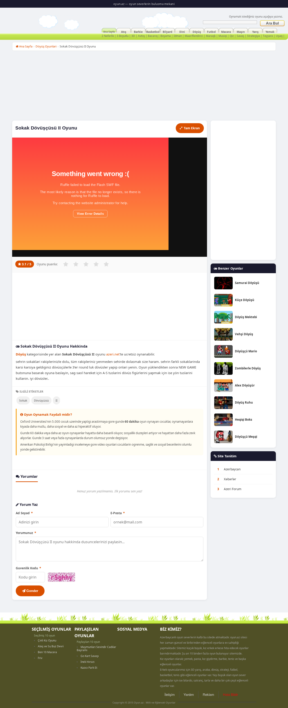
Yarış (255, 31)
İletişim (169, 694)
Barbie (138, 31)
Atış (123, 31)
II (56, 400)
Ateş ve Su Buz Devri (51, 646)
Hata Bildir (230, 694)
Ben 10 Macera (47, 652)
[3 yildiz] (86, 264)
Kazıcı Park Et (89, 668)
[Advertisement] (144, 86)
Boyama (165, 36)
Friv (40, 658)
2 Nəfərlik (108, 36)
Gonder (31, 591)
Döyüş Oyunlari (46, 46)
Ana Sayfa (109, 31)
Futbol (211, 31)
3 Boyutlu (122, 36)
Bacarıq (153, 36)
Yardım (189, 694)
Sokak (23, 400)
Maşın (241, 31)
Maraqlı (211, 36)
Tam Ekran (192, 128)
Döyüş (197, 31)
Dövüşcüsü (41, 400)
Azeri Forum (232, 489)
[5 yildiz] (106, 264)
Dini (182, 31)
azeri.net (112, 354)
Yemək (270, 31)
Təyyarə (268, 36)
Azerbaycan (232, 469)
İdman (178, 36)
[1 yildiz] (66, 264)
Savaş (240, 36)
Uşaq (279, 36)
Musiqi (222, 36)
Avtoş (141, 36)
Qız (232, 36)
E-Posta (117, 513)
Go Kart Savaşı (90, 656)
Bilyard (167, 31)
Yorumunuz (26, 533)
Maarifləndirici (194, 36)
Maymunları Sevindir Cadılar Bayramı (96, 648)
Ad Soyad (24, 513)
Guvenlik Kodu (28, 568)
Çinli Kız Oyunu (47, 640)
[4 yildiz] (96, 264)
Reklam (208, 694)
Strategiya (253, 36)
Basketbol (153, 31)
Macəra (226, 31)
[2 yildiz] (76, 264)
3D (133, 36)
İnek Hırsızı (87, 662)
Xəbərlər (230, 479)
